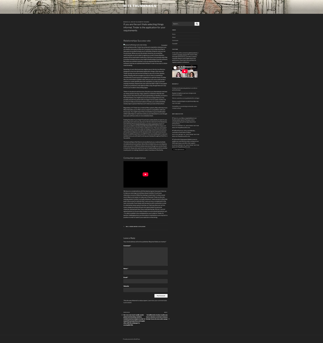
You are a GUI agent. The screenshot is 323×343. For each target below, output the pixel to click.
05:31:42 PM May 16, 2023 (180, 125)
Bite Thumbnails (139, 6)
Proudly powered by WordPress (131, 339)
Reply (179, 127)
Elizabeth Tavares (142, 22)
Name (125, 268)
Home (173, 34)
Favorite (188, 127)
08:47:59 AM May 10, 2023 (180, 134)
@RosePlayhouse (178, 130)
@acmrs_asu (177, 118)
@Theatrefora (176, 123)
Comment (127, 246)
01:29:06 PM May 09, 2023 (180, 145)
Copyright (174, 43)
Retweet (183, 127)
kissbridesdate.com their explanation (147, 124)
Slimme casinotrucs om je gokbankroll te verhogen (185, 98)
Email (125, 277)
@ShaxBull (177, 139)
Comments (175, 40)
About (173, 37)
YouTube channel (182, 54)
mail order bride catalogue (136, 226)
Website (126, 286)
